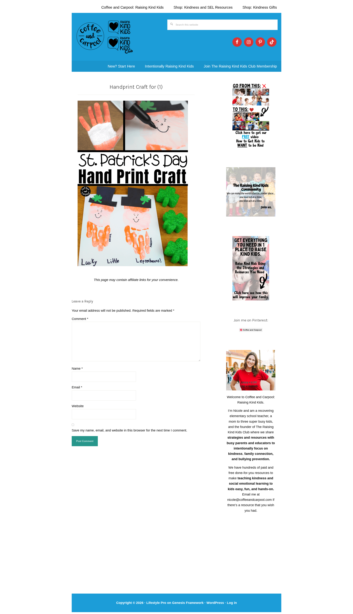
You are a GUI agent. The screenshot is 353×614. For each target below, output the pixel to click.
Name (77, 368)
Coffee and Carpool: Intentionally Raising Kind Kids (104, 37)
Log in (232, 603)
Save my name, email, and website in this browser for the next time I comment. (129, 430)
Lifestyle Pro (156, 603)
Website (78, 406)
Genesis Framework (188, 603)
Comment (80, 319)
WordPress (215, 603)
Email (77, 387)
